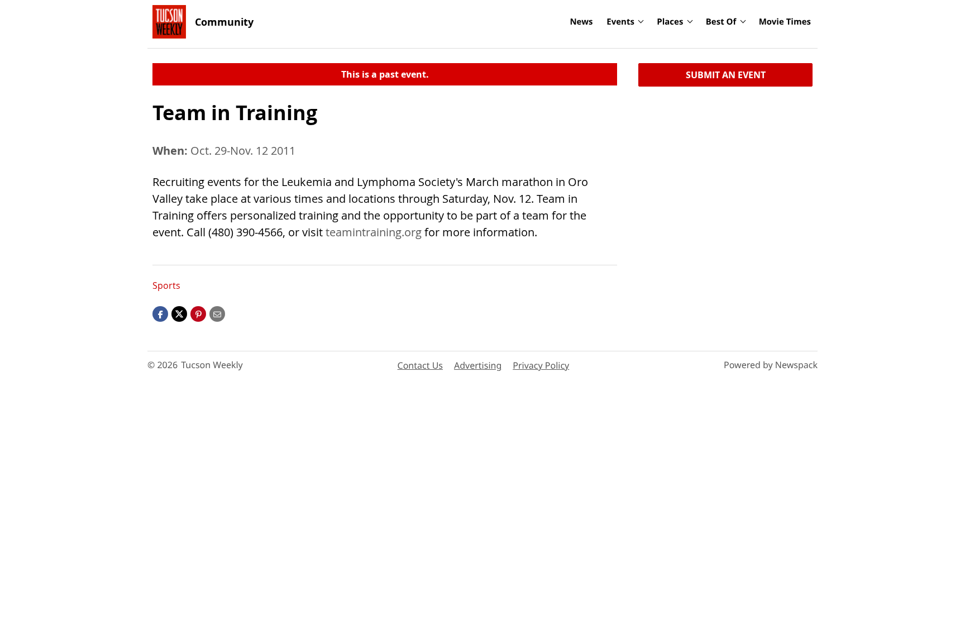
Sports (166, 285)
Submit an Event (726, 75)
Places (670, 21)
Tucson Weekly (212, 365)
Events (620, 21)
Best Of (721, 21)
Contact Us (420, 365)
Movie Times (785, 21)
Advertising (477, 365)
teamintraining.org (374, 232)
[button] (198, 313)
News (581, 21)
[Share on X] (179, 313)
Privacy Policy (541, 365)
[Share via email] (217, 313)
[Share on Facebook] (160, 313)
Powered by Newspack (771, 365)
